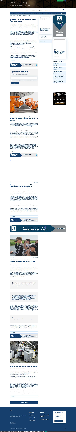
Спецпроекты (26, 10)
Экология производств (32, 420)
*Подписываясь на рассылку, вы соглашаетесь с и (23, 80)
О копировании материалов (44, 419)
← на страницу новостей (24, 402)
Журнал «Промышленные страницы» (36, 10)
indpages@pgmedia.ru (13, 423)
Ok (45, 431)
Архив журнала (42, 412)
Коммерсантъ (24, 25)
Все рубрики (56, 13)
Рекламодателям (47, 10)
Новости (12, 13)
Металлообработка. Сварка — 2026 (35, 13)
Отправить (15, 83)
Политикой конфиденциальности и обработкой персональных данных (23, 80)
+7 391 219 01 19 (12, 422)
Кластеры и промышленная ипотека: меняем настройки (19, 57)
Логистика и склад (32, 417)
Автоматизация (50, 13)
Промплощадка (44, 13)
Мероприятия (63, 13)
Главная (11, 15)
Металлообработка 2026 (24, 13)
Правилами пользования (28, 80)
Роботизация (17, 13)
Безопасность (31, 418)
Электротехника (31, 415)
